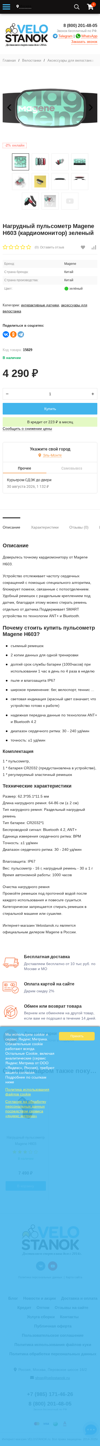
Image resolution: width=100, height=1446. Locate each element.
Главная (9, 60)
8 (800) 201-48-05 (80, 25)
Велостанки (31, 60)
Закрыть (92, 1443)
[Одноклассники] (13, 334)
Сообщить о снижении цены (27, 428)
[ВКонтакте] (6, 334)
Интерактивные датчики (40, 305)
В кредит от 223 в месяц (50, 422)
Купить (50, 409)
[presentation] (9, 108)
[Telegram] (21, 334)
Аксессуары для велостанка (70, 60)
